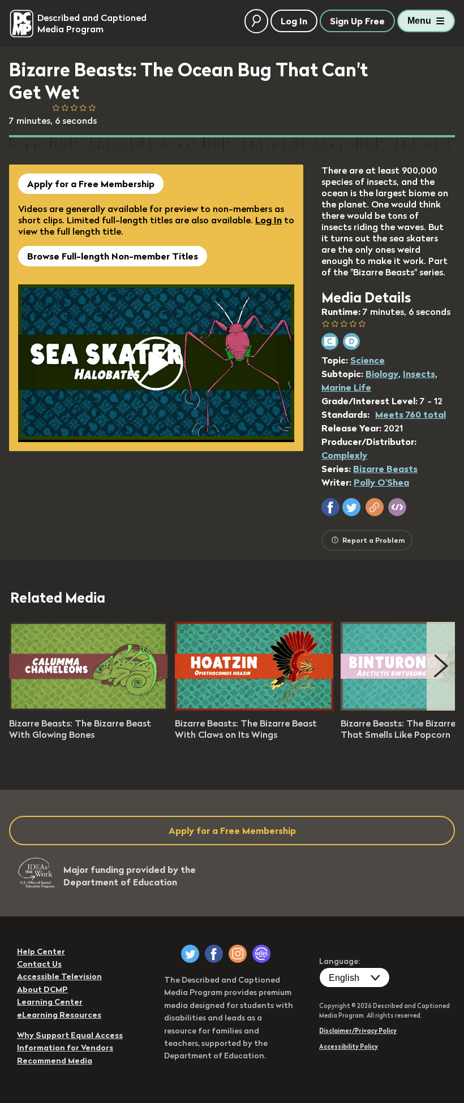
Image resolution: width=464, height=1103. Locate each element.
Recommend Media (54, 1061)
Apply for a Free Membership (90, 183)
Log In (268, 220)
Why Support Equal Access (70, 1035)
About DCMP (42, 989)
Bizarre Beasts (385, 468)
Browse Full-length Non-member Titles (112, 256)
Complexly (344, 455)
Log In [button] (294, 21)
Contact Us (39, 964)
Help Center (41, 951)
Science (367, 360)
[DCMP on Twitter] (190, 954)
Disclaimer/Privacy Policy (358, 1031)
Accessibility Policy (348, 1046)
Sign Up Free (357, 21)
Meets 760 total (410, 414)
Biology (382, 373)
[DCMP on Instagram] (238, 954)
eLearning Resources (59, 1015)
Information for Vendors (65, 1048)
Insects (419, 373)
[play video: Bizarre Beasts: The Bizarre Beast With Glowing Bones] (88, 707)
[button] (330, 507)
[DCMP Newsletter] (261, 954)
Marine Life (346, 387)
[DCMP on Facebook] (214, 954)
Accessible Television (59, 976)
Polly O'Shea (381, 482)
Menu (419, 20)
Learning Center (50, 1002)
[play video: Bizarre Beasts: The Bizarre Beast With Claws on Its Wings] (254, 707)
